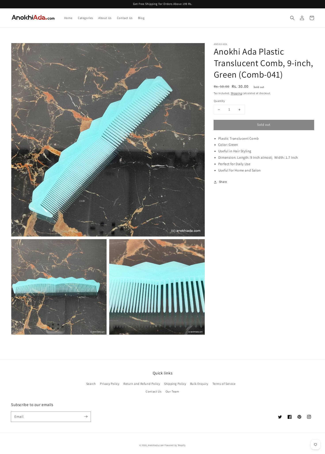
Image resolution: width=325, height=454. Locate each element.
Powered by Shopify (175, 445)
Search (91, 384)
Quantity (219, 101)
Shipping (236, 93)
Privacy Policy (109, 384)
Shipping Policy (175, 384)
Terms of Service (224, 384)
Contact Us (153, 391)
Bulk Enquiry (199, 384)
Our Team (172, 391)
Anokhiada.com (156, 445)
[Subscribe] (86, 417)
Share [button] (223, 182)
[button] (292, 18)
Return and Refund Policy (141, 384)
